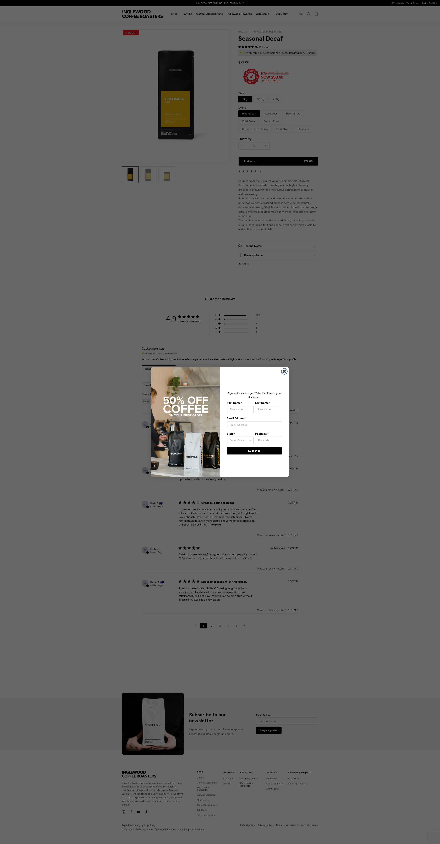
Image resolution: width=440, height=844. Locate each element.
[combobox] (239, 440)
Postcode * (261, 434)
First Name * (234, 403)
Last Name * (262, 403)
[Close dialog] (284, 371)
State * (231, 434)
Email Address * (236, 418)
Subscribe (254, 451)
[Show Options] (250, 440)
